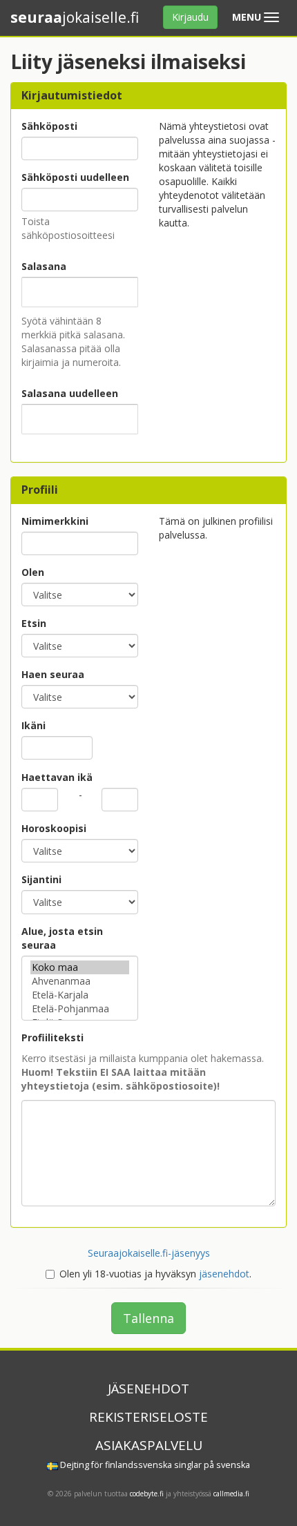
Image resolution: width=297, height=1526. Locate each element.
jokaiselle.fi (74, 17)
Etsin (33, 623)
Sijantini (41, 879)
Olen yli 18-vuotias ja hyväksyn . (155, 1273)
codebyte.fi (147, 1493)
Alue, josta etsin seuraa (62, 938)
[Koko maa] (79, 967)
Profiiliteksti (52, 1037)
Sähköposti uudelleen (75, 177)
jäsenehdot (224, 1273)
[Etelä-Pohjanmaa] (79, 1009)
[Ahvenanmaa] (79, 981)
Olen (32, 572)
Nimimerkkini (54, 521)
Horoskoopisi (53, 828)
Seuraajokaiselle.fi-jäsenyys (149, 1252)
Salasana (43, 266)
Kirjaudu (190, 16)
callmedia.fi (231, 1493)
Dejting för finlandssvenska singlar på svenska (154, 1465)
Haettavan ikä (57, 777)
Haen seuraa (52, 674)
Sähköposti (49, 126)
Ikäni (33, 725)
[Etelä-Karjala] (79, 995)
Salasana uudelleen (69, 393)
